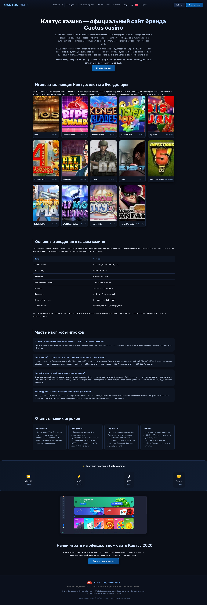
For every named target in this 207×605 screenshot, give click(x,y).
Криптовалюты (104, 5)
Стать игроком (194, 5)
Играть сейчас (103, 68)
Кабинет (179, 5)
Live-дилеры (72, 5)
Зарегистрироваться (103, 561)
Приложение (58, 5)
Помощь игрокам (87, 5)
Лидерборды (130, 5)
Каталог (116, 5)
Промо (144, 5)
